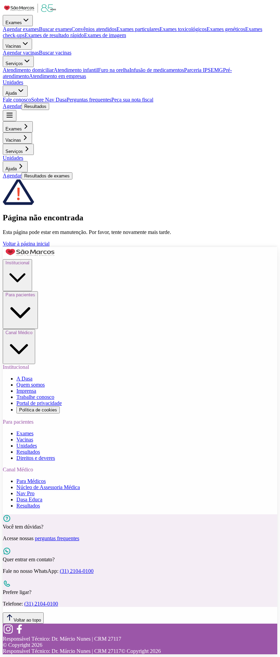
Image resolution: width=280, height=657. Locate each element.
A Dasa (24, 378)
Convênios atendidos (93, 29)
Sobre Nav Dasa (49, 100)
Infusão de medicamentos (156, 70)
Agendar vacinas (21, 53)
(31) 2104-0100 (77, 571)
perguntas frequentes (57, 538)
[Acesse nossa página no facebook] (19, 633)
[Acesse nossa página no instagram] (8, 633)
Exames (13, 22)
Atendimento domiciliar (28, 70)
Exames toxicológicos (183, 29)
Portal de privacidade (39, 403)
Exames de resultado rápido (54, 35)
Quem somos (30, 385)
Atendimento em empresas (57, 76)
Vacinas (13, 46)
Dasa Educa (29, 499)
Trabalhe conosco (35, 397)
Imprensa (26, 391)
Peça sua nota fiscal (132, 100)
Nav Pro (25, 493)
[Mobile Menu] (9, 115)
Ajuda (11, 93)
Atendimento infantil (76, 70)
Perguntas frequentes (89, 100)
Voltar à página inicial (26, 244)
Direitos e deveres (35, 458)
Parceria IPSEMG (203, 70)
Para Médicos (31, 481)
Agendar (12, 106)
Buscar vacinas (55, 53)
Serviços (14, 63)
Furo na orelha (113, 70)
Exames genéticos (226, 29)
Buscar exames (55, 29)
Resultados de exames (47, 175)
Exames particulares (137, 29)
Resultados (35, 106)
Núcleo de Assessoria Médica (48, 487)
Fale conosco (17, 100)
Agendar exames (21, 29)
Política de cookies (38, 409)
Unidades (13, 82)
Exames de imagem (105, 35)
